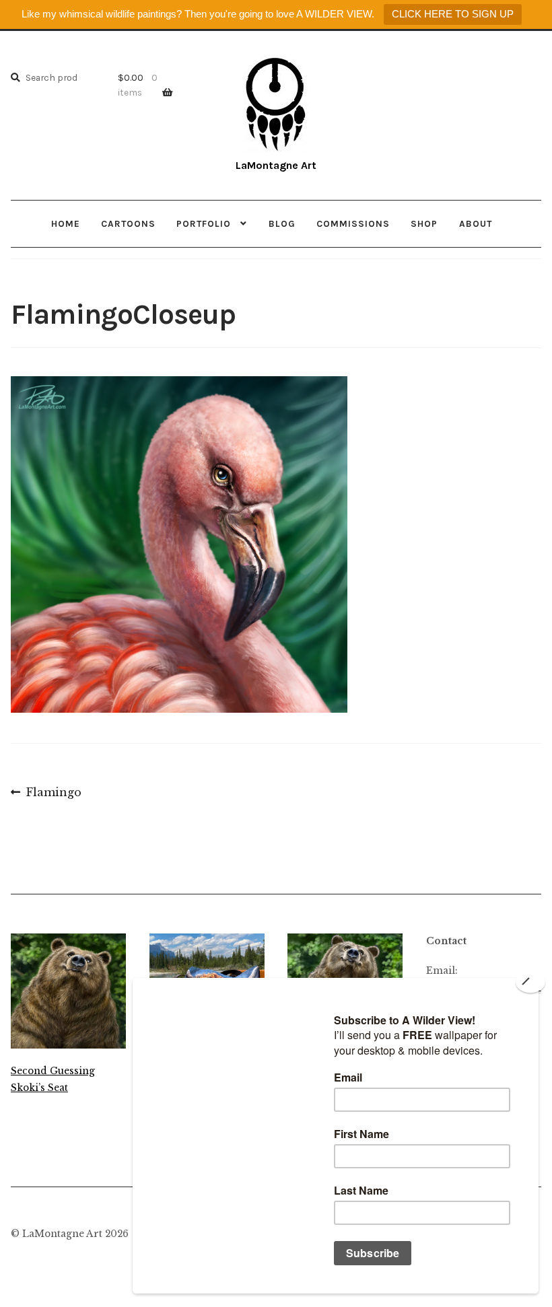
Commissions (353, 223)
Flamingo (53, 793)
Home (65, 223)
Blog (282, 223)
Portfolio (203, 223)
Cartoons (128, 223)
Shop (424, 223)
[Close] (530, 982)
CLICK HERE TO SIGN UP (453, 14)
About (475, 223)
